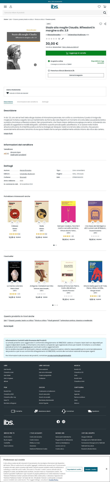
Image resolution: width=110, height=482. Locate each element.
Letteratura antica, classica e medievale (76, 320)
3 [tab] (57, 305)
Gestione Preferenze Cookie (38, 449)
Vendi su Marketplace (63, 443)
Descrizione (8, 102)
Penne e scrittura (79, 397)
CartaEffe (7, 443)
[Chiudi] (106, 468)
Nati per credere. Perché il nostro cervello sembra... (68, 227)
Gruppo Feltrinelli (86, 437)
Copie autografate (45, 375)
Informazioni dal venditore (27, 102)
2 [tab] (56, 245)
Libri (5, 320)
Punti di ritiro (8, 437)
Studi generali (53, 320)
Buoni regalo (8, 440)
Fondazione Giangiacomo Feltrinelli (93, 443)
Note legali (8, 326)
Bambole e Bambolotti (46, 400)
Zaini (75, 400)
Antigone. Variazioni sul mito (41, 286)
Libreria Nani (57, 47)
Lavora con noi (60, 446)
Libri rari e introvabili (45, 372)
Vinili (75, 375)
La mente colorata (15, 286)
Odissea (14, 226)
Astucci (76, 403)
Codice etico (60, 449)
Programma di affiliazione (64, 440)
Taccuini (77, 391)
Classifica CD (78, 372)
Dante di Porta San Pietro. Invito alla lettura (68, 287)
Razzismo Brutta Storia (88, 449)
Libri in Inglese (8, 378)
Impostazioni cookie (74, 469)
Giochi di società (44, 397)
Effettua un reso (35, 443)
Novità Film (7, 391)
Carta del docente (36, 437)
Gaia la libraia (8, 446)
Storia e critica (40, 320)
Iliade (41, 226)
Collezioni (42, 378)
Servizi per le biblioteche (63, 437)
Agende (76, 394)
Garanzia (33, 446)
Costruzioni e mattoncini (47, 391)
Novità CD (77, 369)
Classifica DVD (9, 394)
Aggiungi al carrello (77, 53)
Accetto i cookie (90, 469)
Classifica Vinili (79, 381)
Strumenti (23, 177)
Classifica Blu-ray (10, 397)
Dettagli (45, 102)
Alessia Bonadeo (54, 35)
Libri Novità (7, 369)
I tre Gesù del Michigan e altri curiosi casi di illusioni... (95, 227)
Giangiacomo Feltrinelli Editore (91, 440)
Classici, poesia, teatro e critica (21, 320)
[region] (55, 469)
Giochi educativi (44, 394)
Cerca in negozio (76, 75)
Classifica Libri (8, 372)
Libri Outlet (7, 375)
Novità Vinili (78, 378)
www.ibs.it (26, 347)
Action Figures (43, 403)
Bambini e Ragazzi (10, 403)
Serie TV (6, 400)
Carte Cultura (34, 440)
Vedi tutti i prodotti (18, 154)
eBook (6, 381)
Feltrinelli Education (87, 446)
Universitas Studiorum (77, 35)
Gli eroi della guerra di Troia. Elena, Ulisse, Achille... (95, 287)
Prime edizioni (43, 369)
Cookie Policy (53, 480)
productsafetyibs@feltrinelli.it (59, 356)
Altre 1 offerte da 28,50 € (70, 47)
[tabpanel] (14, 220)
